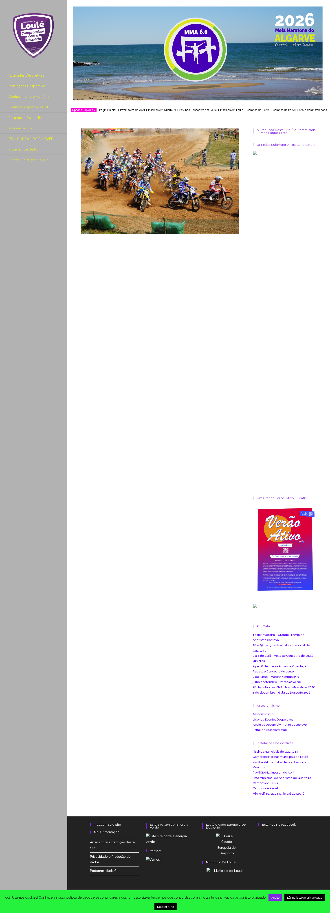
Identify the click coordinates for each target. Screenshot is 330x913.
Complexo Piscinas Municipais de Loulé (280, 756)
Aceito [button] (275, 897)
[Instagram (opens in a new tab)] (21, 178)
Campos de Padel (265, 788)
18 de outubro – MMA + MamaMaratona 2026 (284, 687)
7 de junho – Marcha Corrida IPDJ (276, 677)
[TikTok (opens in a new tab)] (39, 178)
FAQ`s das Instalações (313, 110)
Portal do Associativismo (270, 730)
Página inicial (108, 110)
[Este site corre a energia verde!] (170, 839)
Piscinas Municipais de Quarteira (275, 751)
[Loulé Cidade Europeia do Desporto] (226, 844)
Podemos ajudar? (103, 871)
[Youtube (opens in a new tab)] (30, 178)
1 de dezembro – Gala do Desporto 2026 (281, 692)
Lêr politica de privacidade (304, 897)
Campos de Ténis (258, 110)
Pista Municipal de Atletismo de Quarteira (282, 778)
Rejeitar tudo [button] (165, 907)
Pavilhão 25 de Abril (132, 110)
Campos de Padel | (286, 110)
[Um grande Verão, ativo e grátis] (285, 549)
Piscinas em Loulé (231, 110)
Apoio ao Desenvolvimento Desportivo (280, 724)
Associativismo (263, 714)
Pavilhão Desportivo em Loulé (198, 110)
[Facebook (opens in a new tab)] (11, 178)
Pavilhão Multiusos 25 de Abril (273, 772)
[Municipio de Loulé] (226, 882)
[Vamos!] (153, 859)
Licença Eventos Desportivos (273, 719)
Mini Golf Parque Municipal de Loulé (278, 793)
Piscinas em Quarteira (162, 110)
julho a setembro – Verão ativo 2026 (278, 682)
